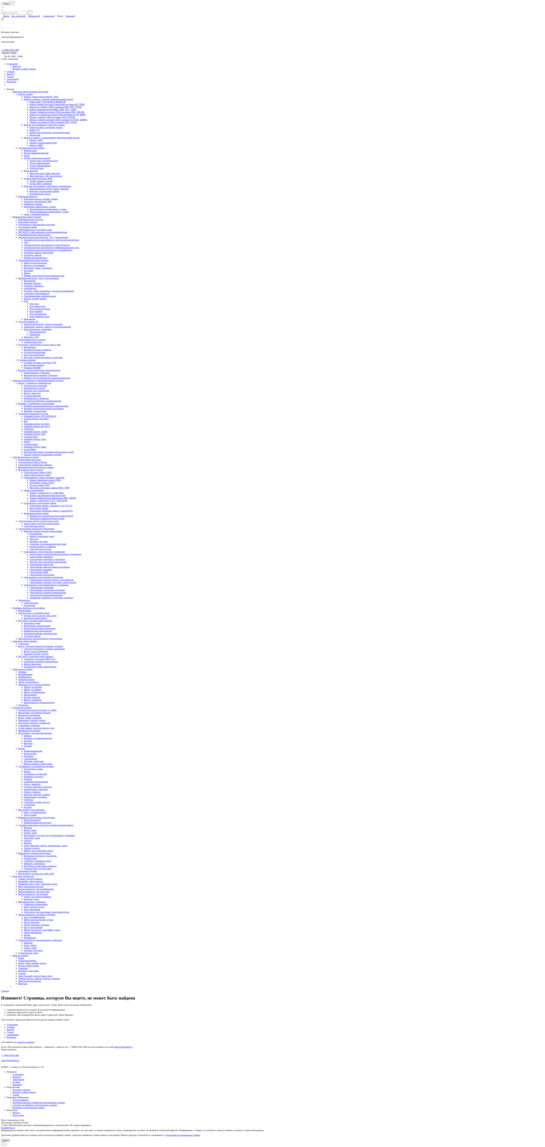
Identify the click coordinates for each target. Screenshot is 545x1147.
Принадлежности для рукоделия (33, 891)
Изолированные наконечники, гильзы (48, 209)
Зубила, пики (30, 948)
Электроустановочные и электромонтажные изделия (38, 380)
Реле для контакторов (34, 355)
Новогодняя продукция (29, 459)
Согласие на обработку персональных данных (34, 1105)
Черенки (28, 828)
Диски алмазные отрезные (36, 925)
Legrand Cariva (31, 436)
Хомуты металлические (29, 981)
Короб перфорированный (36, 153)
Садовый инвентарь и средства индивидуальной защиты (45, 825)
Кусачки (28, 807)
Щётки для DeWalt (33, 687)
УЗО (26, 242)
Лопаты (27, 840)
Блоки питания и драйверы (43, 546)
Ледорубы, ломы (32, 838)
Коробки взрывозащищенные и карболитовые (46, 406)
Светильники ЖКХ (39, 572)
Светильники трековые (41, 569)
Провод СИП (36, 140)
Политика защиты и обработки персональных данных (38, 1102)
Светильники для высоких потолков (47, 590)
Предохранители (38, 332)
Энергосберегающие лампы (37, 475)
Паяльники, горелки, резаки (31, 720)
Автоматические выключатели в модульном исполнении (51, 240)
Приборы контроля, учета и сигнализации (38, 278)
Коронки (28, 943)
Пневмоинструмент (27, 871)
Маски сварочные (32, 664)
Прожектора (24, 600)
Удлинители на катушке (35, 385)
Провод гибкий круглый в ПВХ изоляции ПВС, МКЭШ (57, 112)
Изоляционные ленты (40, 194)
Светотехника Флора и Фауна (32, 462)
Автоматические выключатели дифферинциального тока (51, 247)
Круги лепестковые (33, 927)
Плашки (28, 746)
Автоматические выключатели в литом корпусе (47, 245)
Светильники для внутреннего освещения (44, 551)
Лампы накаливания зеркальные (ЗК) (48, 495)
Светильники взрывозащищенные (46, 595)
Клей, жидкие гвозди (34, 907)
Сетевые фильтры (32, 396)
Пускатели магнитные (35, 352)
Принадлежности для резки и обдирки (36, 914)
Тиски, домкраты (32, 784)
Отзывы (11, 71)
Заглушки (28, 270)
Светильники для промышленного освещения (46, 585)
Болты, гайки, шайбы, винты (32, 963)
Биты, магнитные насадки (31, 886)
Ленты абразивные (33, 932)
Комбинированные (33, 751)
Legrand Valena (31, 444)
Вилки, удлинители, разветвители (34, 383)
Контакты (11, 82)
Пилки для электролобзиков (37, 897)
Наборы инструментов (29, 715)
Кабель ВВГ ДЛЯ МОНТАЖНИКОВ (48, 102)
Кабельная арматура (28, 196)
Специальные (30, 759)
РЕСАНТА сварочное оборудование (35, 656)
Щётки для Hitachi (32, 700)
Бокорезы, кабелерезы (34, 863)
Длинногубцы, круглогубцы (37, 868)
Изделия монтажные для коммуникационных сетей (49, 452)
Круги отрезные (31, 922)
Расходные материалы (23, 876)
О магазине (12, 64)
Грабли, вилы (30, 833)
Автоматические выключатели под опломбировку (48, 250)
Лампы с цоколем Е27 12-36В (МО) (47, 493)
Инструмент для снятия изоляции (34, 713)
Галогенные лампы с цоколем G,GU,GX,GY (51, 505)
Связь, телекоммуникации (36, 214)
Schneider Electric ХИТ (35, 434)
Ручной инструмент (22, 707)
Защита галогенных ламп (42, 536)
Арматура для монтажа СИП (38, 201)
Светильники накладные (42, 564)
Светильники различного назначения (36, 528)
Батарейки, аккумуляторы (30, 881)
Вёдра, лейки (30, 830)
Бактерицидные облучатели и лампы (36, 467)
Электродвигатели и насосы (32, 339)
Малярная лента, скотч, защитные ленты (37, 884)
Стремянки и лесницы (29, 725)
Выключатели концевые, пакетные (41, 375)
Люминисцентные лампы (36, 513)
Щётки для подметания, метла (38, 851)
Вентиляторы (24, 610)
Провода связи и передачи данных (46, 127)
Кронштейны (36, 534)
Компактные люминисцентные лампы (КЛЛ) (51, 516)
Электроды (23, 644)
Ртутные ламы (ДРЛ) (40, 485)
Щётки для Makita (32, 690)
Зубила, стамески (32, 792)
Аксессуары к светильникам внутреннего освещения (55, 554)
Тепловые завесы (32, 636)
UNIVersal (28, 429)
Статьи (10, 76)
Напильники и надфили (35, 797)
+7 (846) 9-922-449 (10, 50)
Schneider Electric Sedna (35, 447)
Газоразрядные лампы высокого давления (44, 477)
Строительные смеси (28, 953)
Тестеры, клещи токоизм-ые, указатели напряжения (49, 291)
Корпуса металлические (35, 263)
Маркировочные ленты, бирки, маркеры (49, 189)
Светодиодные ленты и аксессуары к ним (38, 521)
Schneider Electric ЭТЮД (35, 431)
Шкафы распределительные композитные (44, 275)
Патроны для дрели (33, 950)
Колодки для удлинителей (36, 390)
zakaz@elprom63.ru (123, 1047)
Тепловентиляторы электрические (40, 633)
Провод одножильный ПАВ (43, 143)
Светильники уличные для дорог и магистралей (53, 582)
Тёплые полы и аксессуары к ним (40, 615)
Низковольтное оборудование (26, 217)
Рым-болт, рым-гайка (28, 971)
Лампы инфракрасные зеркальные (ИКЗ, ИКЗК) (53, 498)
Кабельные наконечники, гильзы (40, 206)
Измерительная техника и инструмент (36, 817)
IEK (26, 421)
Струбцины (29, 805)
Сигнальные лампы (27, 227)
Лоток (27, 155)
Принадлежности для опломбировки (36, 889)
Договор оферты (20, 1100)
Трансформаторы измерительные (40, 296)
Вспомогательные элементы (37, 350)
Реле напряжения (38, 314)
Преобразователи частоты (30, 219)
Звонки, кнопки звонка (35, 298)
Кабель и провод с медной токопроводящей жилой (48, 99)
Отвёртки (28, 799)
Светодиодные (31, 603)
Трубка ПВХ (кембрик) (41, 183)
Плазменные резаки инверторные (40, 667)
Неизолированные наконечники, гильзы (49, 212)
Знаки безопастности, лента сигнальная (43, 324)
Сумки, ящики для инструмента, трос (36, 728)
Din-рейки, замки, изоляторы (38, 268)
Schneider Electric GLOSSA (37, 424)
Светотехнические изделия (25, 457)
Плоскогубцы (30, 858)
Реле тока (34, 304)
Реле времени (36, 311)
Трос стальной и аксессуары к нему (35, 976)
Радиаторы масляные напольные (39, 628)
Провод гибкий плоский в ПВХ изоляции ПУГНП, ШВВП (58, 120)
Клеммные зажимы (33, 204)
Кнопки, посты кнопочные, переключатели (39, 370)
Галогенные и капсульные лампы (40, 503)
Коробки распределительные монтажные (44, 408)
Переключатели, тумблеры (37, 373)
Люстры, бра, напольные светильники (48, 562)
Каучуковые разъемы (34, 365)
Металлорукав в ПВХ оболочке (45, 173)
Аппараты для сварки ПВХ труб (39, 659)
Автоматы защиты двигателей (38, 252)
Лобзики (22, 672)
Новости (16, 66)
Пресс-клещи (30, 815)
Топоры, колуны (32, 848)
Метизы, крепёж (20, 955)
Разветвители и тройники (36, 398)
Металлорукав (31, 171)
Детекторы (23, 705)
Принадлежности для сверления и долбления (40, 940)
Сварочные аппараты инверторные (41, 661)
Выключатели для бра (34, 388)
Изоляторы (35, 334)
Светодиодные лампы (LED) (38, 472)
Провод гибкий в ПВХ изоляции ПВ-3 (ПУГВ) (52, 117)
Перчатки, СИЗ (31, 337)
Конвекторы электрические (37, 626)
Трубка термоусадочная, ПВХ (38, 178)
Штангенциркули (32, 820)
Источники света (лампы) (30, 470)
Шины (27, 273)
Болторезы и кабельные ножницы (40, 866)
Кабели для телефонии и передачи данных (44, 125)
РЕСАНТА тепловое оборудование (35, 621)
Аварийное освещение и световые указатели (51, 598)
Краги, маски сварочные (36, 651)
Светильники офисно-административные (50, 567)
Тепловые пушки (32, 623)
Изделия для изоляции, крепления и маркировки (47, 186)
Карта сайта (18, 1115)
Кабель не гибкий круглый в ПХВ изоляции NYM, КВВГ (58, 114)
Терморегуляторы (32, 283)
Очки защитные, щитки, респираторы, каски (45, 845)
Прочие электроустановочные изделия (42, 454)
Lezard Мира (30, 449)
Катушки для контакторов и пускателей (43, 357)
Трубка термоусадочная (41, 181)
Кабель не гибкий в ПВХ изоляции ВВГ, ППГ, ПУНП (56, 107)
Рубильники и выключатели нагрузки (36, 224)
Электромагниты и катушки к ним (35, 229)
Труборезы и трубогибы (35, 774)
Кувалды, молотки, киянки (37, 794)
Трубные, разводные (34, 761)
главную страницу (25, 1042)
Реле (26, 301)
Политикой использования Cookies (183, 1135)
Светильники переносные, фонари (35, 465)
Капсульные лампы (39, 508)
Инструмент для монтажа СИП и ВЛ (36, 874)
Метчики (28, 743)
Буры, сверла (30, 945)
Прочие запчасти (32, 697)
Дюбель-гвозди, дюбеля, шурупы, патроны (39, 978)
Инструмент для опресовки (31, 810)
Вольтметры (30, 281)
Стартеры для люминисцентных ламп (48, 544)
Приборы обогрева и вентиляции (28, 608)
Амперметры (30, 288)
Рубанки (28, 779)
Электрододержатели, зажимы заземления (44, 649)
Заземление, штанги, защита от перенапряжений (47, 327)
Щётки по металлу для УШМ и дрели (42, 930)
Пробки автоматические (35, 258)
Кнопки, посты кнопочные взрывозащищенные (47, 378)
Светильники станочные (42, 587)
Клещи (27, 771)
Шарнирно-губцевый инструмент (34, 853)
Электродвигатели (33, 342)
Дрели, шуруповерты (28, 682)
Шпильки (23, 983)
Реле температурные (39, 316)
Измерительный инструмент (38, 822)
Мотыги (28, 843)
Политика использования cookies (28, 1107)
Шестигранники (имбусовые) (38, 764)
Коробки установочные (35, 411)
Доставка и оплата (21, 1089)
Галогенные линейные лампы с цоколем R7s (51, 511)
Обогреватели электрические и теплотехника (40, 638)
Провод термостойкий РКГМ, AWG (41, 97)
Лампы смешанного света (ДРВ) (45, 480)
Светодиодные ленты (34, 526)
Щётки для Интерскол (34, 692)
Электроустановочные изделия (33, 413)
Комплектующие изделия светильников (43, 531)
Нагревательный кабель (35, 618)
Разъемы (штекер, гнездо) (36, 654)
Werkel (27, 442)
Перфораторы (25, 677)
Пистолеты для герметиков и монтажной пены (46, 912)
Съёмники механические (36, 782)
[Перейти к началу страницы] (3, 1144)
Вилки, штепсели (32, 393)
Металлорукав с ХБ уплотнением (46, 176)
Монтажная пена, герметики (32, 902)
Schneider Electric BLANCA (37, 426)
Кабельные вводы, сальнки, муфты (41, 199)
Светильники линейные (41, 557)
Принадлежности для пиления (33, 894)
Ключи (21, 748)
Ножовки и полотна (33, 776)
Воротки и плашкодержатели (38, 738)
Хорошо (5, 1140)
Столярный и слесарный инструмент (36, 766)
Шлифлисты (30, 937)
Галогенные (29, 605)
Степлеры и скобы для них (37, 802)
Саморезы (23, 968)
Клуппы (28, 741)
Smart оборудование (27, 222)
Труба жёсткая (36, 168)
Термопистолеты (26, 679)
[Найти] (30, 12)
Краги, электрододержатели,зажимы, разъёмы (40, 646)
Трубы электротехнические (37, 158)
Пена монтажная (32, 909)
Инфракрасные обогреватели (38, 631)
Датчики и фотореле (34, 286)
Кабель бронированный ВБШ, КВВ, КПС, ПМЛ (53, 109)
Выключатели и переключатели (39, 702)
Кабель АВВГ (36, 145)
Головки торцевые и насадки (38, 787)
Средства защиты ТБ (28, 321)
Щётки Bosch (30, 695)
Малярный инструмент (29, 730)
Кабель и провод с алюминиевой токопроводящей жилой (51, 137)
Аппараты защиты (33, 255)
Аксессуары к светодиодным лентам (41, 523)
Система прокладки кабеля (31, 148)
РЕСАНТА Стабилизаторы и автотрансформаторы (42, 232)
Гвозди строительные (28, 966)
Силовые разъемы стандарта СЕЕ (40, 362)
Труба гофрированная (40, 166)
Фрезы (27, 935)
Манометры (29, 319)
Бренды (10, 74)
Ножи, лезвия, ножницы (30, 718)
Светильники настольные (42, 575)
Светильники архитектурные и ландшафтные (52, 580)
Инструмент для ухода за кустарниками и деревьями (49, 835)
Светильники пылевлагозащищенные (48, 592)
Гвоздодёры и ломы (33, 769)
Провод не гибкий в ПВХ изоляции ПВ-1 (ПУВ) (53, 122)
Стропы (22, 973)
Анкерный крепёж (27, 960)
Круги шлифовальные (34, 917)
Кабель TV (35, 130)
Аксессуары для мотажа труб (44, 160)
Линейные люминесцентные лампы (47, 518)
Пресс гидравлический (35, 812)
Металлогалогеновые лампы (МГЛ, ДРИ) (50, 488)
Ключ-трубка (30, 753)
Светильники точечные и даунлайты (47, 559)
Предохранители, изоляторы (38, 329)
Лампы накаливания (34, 490)
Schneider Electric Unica (35, 439)
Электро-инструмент (22, 669)
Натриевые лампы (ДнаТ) (42, 482)
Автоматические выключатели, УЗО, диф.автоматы (43, 237)
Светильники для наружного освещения (43, 577)
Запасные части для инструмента (34, 684)
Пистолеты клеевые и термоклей (34, 723)
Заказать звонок (9, 53)
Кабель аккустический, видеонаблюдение (50, 132)
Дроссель (34, 539)
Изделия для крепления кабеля (44, 191)
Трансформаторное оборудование (34, 235)
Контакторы (30, 347)
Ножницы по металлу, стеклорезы (40, 856)
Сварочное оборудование (24, 641)
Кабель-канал (30, 150)
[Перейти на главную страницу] (7, 27)
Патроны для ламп (39, 541)
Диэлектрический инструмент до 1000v (37, 710)
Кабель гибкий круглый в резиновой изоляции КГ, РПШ (57, 104)
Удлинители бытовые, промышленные (42, 401)
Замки (21, 958)
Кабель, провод (25, 94)
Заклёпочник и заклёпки (36, 789)
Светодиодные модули (41, 549)
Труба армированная (40, 163)
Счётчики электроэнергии (36, 293)
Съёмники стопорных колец (37, 861)
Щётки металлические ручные (38, 920)
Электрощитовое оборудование (33, 260)
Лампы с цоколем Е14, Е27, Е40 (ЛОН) (48, 500)
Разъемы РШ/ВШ (32, 367)
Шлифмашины (25, 674)
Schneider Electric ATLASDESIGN (40, 416)
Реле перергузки (37, 306)
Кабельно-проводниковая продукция (30, 91)
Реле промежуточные (40, 309)
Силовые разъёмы (27, 360)
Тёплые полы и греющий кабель (34, 613)
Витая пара (35, 135)
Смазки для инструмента (30, 879)
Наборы (28, 736)
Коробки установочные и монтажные (36, 403)
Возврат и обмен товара (24, 69)
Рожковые (29, 756)
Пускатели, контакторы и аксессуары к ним (39, 344)
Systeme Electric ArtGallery (36, 419)
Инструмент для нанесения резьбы (35, 733)
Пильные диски (31, 899)
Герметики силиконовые (36, 904)
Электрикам (13, 79)
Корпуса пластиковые (34, 265)
